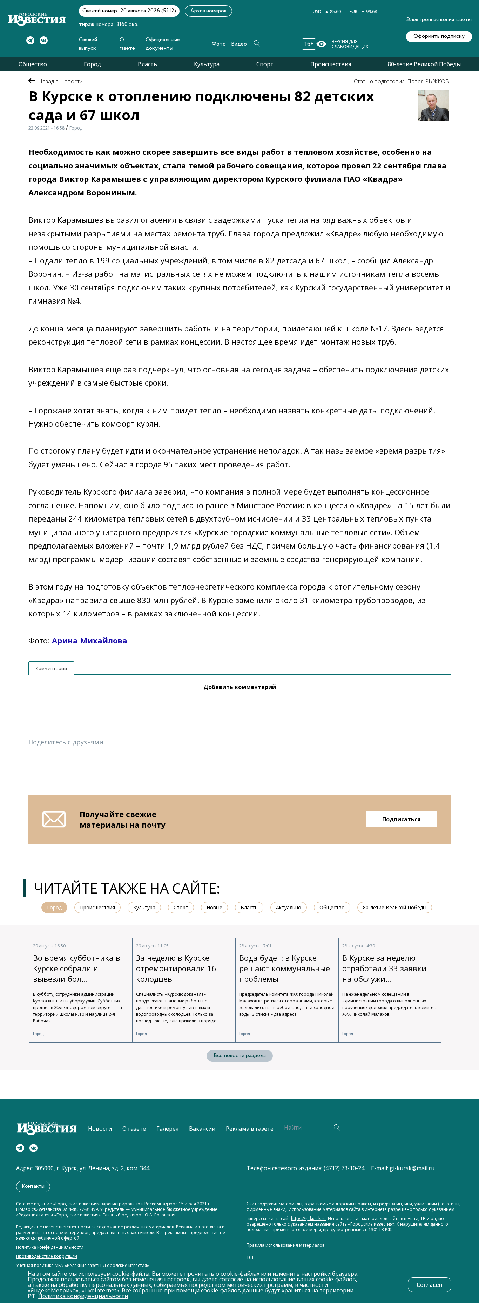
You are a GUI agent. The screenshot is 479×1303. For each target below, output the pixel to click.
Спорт (265, 64)
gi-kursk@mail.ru (412, 1168)
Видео (239, 44)
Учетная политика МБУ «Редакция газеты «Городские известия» (82, 1265)
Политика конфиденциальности (49, 1247)
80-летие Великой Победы (424, 64)
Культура (207, 64)
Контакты (33, 1186)
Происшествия (330, 64)
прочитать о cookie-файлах (221, 1273)
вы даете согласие (218, 1279)
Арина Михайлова (89, 640)
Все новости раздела (240, 1056)
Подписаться (401, 819)
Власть (147, 64)
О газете (127, 44)
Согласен (430, 1285)
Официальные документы (163, 44)
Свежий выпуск (88, 44)
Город (92, 64)
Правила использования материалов (285, 1245)
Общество (33, 64)
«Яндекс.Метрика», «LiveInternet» (73, 1290)
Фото (219, 44)
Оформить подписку (439, 36)
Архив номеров (208, 11)
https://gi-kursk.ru (308, 1218)
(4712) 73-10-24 (344, 1168)
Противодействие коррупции (46, 1256)
